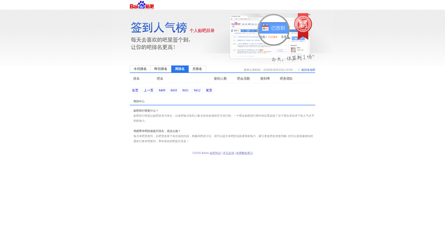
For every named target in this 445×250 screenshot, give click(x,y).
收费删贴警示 (244, 153)
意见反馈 (228, 153)
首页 (135, 90)
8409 (162, 90)
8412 (197, 90)
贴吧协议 (215, 153)
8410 (174, 90)
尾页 (209, 90)
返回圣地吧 (308, 70)
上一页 (148, 90)
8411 (185, 90)
